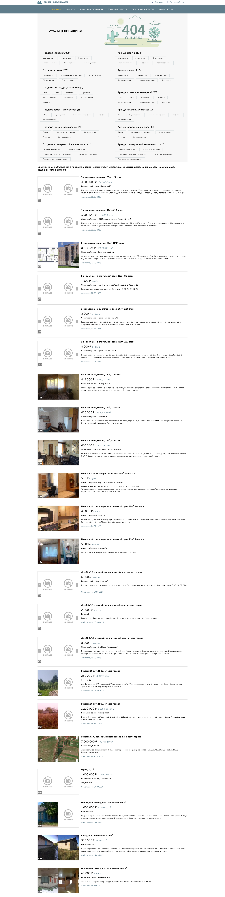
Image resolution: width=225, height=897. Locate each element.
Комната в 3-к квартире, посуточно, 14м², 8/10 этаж (108, 474)
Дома (45, 93)
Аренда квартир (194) (130, 53)
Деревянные (68, 97)
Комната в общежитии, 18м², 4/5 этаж (100, 441)
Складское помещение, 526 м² (97, 836)
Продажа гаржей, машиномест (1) (62, 127)
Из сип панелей (87, 97)
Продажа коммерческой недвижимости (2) (67, 144)
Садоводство (59, 115)
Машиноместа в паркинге (66, 132)
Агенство (102, 115)
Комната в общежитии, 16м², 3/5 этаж (100, 408)
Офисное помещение (51, 149)
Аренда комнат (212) (129, 70)
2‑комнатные (66, 58)
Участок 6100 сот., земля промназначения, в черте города (111, 737)
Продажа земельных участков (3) (61, 110)
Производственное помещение (55, 159)
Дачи (57, 93)
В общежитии (48, 75)
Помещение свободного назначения (57, 154)
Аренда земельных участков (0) (135, 110)
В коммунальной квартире (71, 75)
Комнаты (70, 9)
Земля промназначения (82, 115)
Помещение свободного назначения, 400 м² (104, 868)
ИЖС (45, 115)
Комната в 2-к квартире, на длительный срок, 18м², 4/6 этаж (112, 506)
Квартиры (56, 9)
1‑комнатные (48, 58)
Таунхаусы (86, 93)
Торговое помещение (76, 149)
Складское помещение (88, 154)
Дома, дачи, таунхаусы (91, 9)
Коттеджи (70, 93)
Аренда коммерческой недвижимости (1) (141, 144)
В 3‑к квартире (48, 80)
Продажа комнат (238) (55, 70)
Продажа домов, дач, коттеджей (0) (63, 88)
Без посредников (89, 63)
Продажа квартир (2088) (56, 53)
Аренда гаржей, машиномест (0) (136, 127)
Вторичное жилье (50, 63)
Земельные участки (117, 9)
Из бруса (46, 102)
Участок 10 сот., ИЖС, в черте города (100, 671)
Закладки (159, 2)
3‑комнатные (83, 58)
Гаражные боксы (90, 132)
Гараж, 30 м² (87, 770)
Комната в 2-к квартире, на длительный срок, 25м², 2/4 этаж (112, 539)
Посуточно (145, 63)
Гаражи (45, 132)
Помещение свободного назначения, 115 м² (103, 803)
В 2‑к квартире (95, 75)
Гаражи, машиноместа (143, 9)
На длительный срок (125, 63)
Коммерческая (166, 9)
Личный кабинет (177, 2)
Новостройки (69, 63)
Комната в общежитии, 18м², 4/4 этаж (100, 375)
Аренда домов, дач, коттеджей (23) (137, 92)
